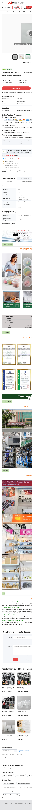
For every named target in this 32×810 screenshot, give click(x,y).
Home (3, 11)
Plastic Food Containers (24, 783)
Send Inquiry (16, 88)
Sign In (4, 171)
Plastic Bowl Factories (8, 783)
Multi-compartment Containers (24, 757)
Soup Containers (6, 760)
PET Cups (4, 757)
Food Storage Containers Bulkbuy (11, 795)
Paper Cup (19, 754)
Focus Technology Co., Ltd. (21, 803)
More (3, 798)
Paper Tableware (20, 775)
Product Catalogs (24, 750)
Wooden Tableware (8, 775)
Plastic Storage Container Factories (12, 787)
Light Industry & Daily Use (11, 11)
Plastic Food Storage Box (9, 791)
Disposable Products (23, 11)
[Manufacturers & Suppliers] (16, 2)
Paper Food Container (7, 754)
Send (15, 660)
